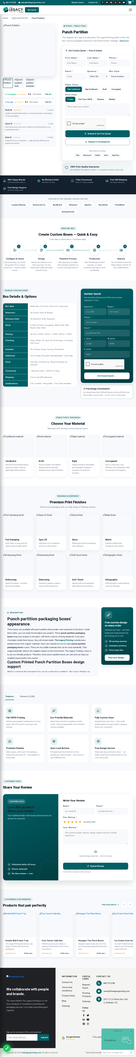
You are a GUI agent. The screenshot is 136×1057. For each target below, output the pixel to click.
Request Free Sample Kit (99, 142)
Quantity (92, 71)
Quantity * (89, 307)
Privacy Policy (68, 996)
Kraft (105, 89)
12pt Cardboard (73, 89)
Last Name (93, 58)
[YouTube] (88, 1019)
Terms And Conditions (95, 1053)
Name (67, 806)
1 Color (70, 99)
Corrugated (116, 89)
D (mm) (87, 349)
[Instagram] (115, 2)
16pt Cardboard (91, 89)
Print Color (71, 95)
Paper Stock (71, 85)
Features (10, 696)
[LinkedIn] (120, 2)
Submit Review (97, 866)
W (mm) (111, 339)
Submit (44, 1037)
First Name (72, 58)
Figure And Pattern (20, 18)
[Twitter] (107, 2)
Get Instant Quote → (106, 376)
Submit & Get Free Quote (99, 134)
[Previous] (123, 904)
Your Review (70, 828)
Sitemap (66, 1006)
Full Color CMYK (85, 99)
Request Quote (78, 2)
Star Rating (70, 817)
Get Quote (32, 10)
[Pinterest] (111, 2)
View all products (109, 905)
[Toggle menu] (130, 10)
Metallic (112, 99)
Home (5, 18)
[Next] (130, 904)
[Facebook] (103, 2)
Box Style (114, 71)
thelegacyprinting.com (31, 1053)
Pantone (100, 99)
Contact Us (93, 2)
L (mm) (87, 339)
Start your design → (117, 658)
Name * (111, 307)
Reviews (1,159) (27, 696)
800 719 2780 (11, 2)
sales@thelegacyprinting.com (33, 2)
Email (69, 71)
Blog (64, 1001)
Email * (87, 328)
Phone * (88, 317)
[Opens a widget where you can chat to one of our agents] (118, 1041)
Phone (113, 58)
